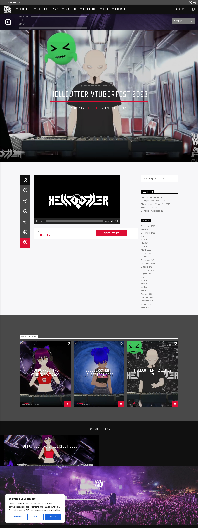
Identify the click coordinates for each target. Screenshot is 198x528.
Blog (106, 9)
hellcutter (92, 108)
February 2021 (147, 294)
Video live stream (48, 9)
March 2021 (146, 290)
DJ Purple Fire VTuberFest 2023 (154, 200)
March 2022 (146, 249)
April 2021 (145, 287)
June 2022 (145, 239)
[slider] (74, 221)
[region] (35, 508)
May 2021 (145, 283)
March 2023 (146, 229)
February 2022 (147, 253)
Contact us (122, 9)
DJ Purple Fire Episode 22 (152, 211)
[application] (77, 199)
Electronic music (92, 85)
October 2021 (147, 266)
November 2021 (148, 263)
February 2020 (147, 300)
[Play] (37, 221)
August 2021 (146, 273)
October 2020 (147, 297)
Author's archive (111, 233)
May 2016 (145, 307)
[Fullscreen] (116, 221)
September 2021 (148, 270)
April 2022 (145, 246)
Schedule (24, 9)
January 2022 (146, 256)
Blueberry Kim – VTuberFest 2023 (155, 204)
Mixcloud (71, 9)
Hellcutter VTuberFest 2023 (153, 197)
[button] (76, 199)
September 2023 (148, 226)
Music (115, 85)
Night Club (89, 9)
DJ (81, 85)
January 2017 (146, 304)
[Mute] (112, 221)
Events (106, 85)
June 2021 (145, 280)
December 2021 (148, 260)
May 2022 (145, 243)
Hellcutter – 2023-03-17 (151, 207)
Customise (17, 516)
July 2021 (145, 277)
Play (181, 9)
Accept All (52, 516)
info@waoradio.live (13, 2)
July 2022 (145, 236)
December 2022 (148, 233)
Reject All (35, 516)
